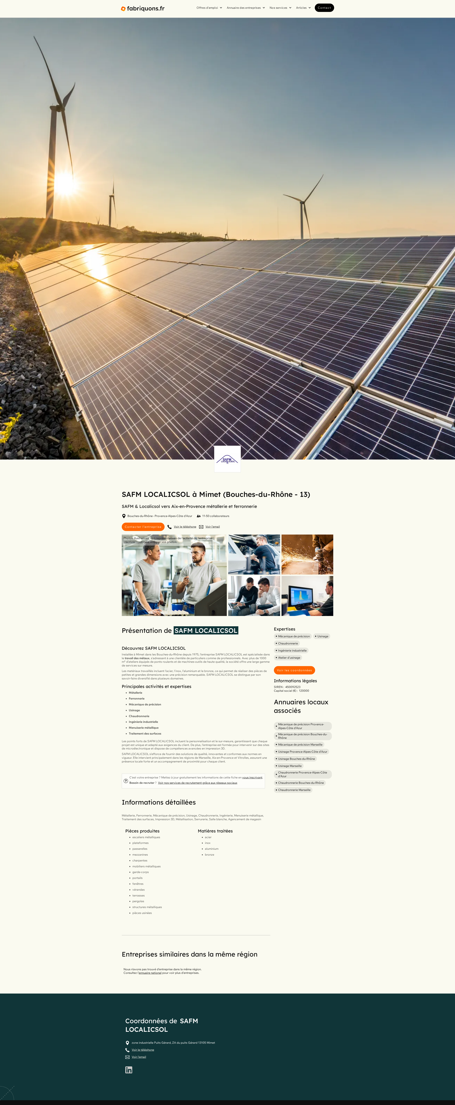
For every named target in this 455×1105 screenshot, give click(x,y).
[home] (143, 9)
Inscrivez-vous (133, 542)
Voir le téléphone (185, 526)
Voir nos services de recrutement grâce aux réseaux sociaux (197, 782)
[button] (210, 7)
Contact (324, 7)
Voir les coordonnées (294, 670)
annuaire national (150, 973)
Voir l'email (212, 526)
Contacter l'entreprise (143, 527)
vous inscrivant (252, 777)
